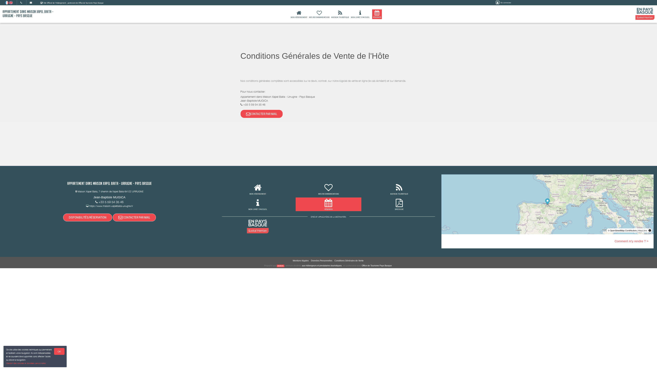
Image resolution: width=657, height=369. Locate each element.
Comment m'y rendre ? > (631, 241)
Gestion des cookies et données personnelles (26, 363)
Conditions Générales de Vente (349, 260)
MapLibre (642, 230)
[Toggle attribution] (650, 230)
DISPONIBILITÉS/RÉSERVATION (87, 217)
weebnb (281, 266)
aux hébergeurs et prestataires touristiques (322, 265)
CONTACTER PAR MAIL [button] (263, 114)
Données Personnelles (321, 260)
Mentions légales (301, 260)
